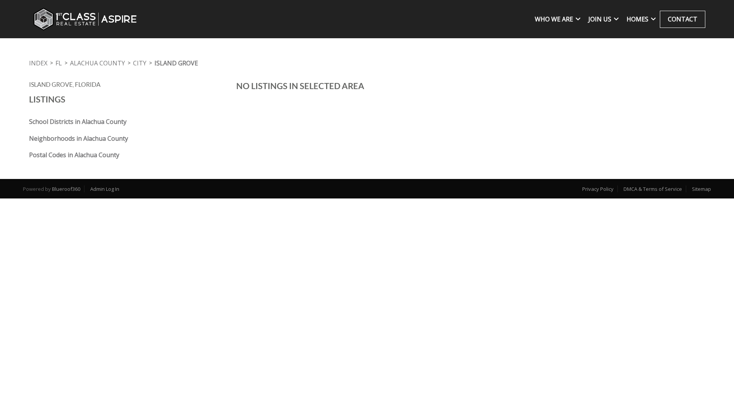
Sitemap (701, 188)
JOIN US (599, 19)
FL (58, 63)
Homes (637, 19)
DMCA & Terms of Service (653, 188)
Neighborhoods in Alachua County (78, 138)
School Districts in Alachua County (78, 121)
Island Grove (176, 63)
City (139, 63)
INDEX (38, 63)
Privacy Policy (598, 188)
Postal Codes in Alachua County (74, 155)
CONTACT (682, 19)
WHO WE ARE (554, 19)
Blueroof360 (66, 188)
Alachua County (97, 63)
